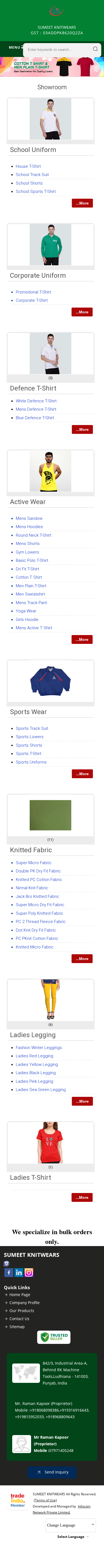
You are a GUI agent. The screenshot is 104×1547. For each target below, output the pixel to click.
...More (82, 203)
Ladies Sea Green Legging (41, 1089)
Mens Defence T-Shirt (36, 409)
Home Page (19, 1294)
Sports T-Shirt (28, 753)
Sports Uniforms (31, 762)
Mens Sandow (29, 518)
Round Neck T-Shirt (33, 535)
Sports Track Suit (32, 728)
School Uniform (33, 150)
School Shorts (29, 183)
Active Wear (28, 502)
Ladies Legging (33, 1035)
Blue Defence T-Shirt (35, 417)
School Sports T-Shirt (36, 191)
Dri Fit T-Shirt (27, 569)
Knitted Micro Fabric (35, 947)
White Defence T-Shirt (36, 400)
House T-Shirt (28, 166)
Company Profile (24, 1302)
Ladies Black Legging (36, 1072)
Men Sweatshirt (30, 594)
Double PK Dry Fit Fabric (38, 871)
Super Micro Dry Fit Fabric (40, 904)
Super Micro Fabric (34, 862)
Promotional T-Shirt (33, 292)
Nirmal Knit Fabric (32, 887)
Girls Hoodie (27, 619)
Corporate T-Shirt (32, 300)
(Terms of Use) (45, 1500)
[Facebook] (8, 1275)
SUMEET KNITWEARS (57, 30)
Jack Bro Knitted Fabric (37, 896)
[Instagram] (28, 1275)
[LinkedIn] (18, 1275)
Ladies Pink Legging (34, 1081)
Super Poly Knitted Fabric (39, 913)
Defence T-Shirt (33, 388)
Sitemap (17, 1326)
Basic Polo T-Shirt (32, 560)
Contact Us (19, 1318)
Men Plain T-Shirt (31, 585)
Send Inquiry (56, 1472)
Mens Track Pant (31, 602)
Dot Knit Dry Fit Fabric (36, 930)
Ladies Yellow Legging (37, 1064)
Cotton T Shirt (29, 577)
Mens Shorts (28, 543)
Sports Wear (28, 712)
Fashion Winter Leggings (39, 1047)
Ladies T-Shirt (30, 1177)
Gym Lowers (27, 552)
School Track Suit (32, 174)
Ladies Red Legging (34, 1055)
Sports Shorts (29, 745)
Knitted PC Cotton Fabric (39, 879)
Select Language (70, 1536)
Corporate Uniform (38, 275)
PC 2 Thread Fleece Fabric (41, 921)
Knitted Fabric (31, 850)
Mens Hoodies (29, 526)
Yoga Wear (26, 611)
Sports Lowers (30, 736)
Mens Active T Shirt (34, 627)
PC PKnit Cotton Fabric (37, 938)
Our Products (21, 1310)
